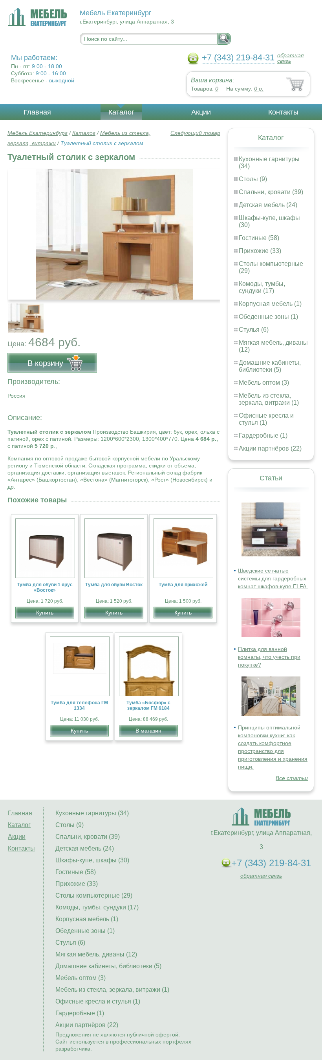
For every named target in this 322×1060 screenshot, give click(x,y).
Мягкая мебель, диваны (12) (96, 954)
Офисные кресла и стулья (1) (266, 419)
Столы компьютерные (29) (93, 895)
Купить (44, 612)
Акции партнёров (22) (270, 448)
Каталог (121, 112)
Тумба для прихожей (183, 584)
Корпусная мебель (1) (270, 303)
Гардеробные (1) (263, 435)
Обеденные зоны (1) (268, 316)
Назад (20, 230)
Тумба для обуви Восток (114, 584)
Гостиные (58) (259, 238)
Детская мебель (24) (268, 205)
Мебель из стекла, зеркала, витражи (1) (269, 399)
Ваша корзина (211, 80)
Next (211, 314)
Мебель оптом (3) (264, 382)
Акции (201, 112)
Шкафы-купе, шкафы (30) (92, 860)
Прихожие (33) (260, 250)
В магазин (148, 730)
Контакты (283, 112)
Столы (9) (253, 179)
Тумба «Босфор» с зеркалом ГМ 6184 (148, 705)
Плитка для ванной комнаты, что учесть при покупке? (269, 657)
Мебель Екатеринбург (37, 133)
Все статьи (292, 778)
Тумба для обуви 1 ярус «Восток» (45, 587)
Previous (22, 314)
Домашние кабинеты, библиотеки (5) (270, 366)
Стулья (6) (254, 329)
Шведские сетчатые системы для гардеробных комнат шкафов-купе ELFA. (273, 578)
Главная (37, 112)
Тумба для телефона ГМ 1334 (79, 705)
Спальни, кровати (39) (271, 192)
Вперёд (207, 230)
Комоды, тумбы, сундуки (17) (262, 287)
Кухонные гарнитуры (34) (92, 813)
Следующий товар (195, 133)
